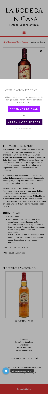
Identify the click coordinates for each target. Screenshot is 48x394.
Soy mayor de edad (24, 109)
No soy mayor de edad (24, 122)
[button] (5, 370)
